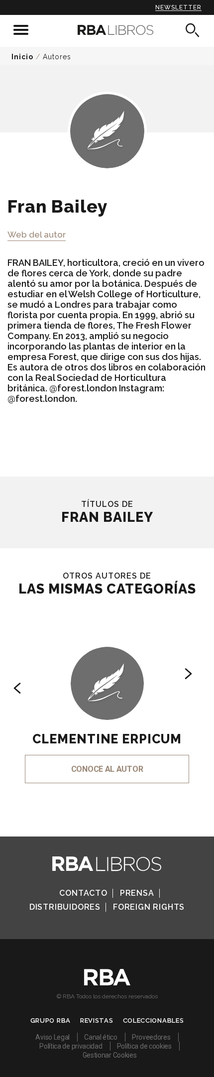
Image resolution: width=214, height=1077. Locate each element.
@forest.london (83, 388)
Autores (57, 57)
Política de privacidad (70, 1046)
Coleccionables (153, 1020)
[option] (107, 701)
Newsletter (178, 7)
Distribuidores (65, 907)
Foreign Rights (149, 907)
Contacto (83, 893)
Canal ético (100, 1037)
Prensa (137, 893)
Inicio (22, 57)
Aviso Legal (52, 1037)
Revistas (96, 1020)
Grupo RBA (50, 1020)
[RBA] (107, 982)
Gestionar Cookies (110, 1055)
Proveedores (151, 1037)
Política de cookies (144, 1046)
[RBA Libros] (107, 30)
